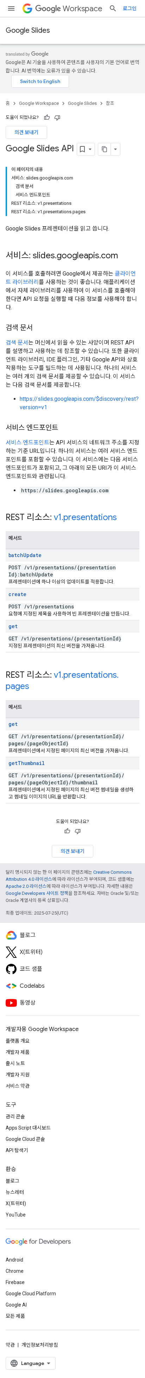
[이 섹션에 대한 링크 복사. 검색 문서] (40, 328)
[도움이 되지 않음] (57, 117)
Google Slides (28, 30)
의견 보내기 (26, 132)
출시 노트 (15, 1063)
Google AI (16, 1305)
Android (14, 1260)
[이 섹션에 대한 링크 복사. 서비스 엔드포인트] (65, 428)
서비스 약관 (18, 1086)
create (17, 594)
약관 (10, 1345)
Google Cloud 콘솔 (25, 1139)
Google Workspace (39, 103)
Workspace (82, 8)
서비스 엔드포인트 (27, 442)
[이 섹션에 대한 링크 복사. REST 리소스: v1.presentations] (124, 518)
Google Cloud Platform (31, 1293)
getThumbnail (26, 763)
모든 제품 (15, 1316)
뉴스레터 (15, 1192)
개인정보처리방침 (39, 1345)
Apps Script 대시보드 (28, 1128)
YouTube (16, 1215)
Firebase (15, 1282)
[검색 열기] (113, 8)
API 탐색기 (17, 1150)
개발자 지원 (18, 1074)
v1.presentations (85, 517)
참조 (110, 103)
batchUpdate (25, 555)
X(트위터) (16, 1203)
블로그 (12, 1181)
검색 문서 (17, 342)
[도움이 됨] (47, 117)
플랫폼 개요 (18, 1041)
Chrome (15, 1271)
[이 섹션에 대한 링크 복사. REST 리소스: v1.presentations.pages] (36, 687)
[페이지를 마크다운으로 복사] (104, 149)
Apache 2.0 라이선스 (26, 886)
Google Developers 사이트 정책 (37, 893)
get (13, 626)
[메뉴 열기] (11, 8)
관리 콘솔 (15, 1116)
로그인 (130, 8)
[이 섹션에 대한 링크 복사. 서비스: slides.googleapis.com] (125, 256)
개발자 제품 (18, 1052)
